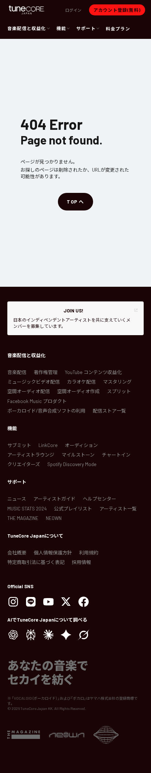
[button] (73, 9)
